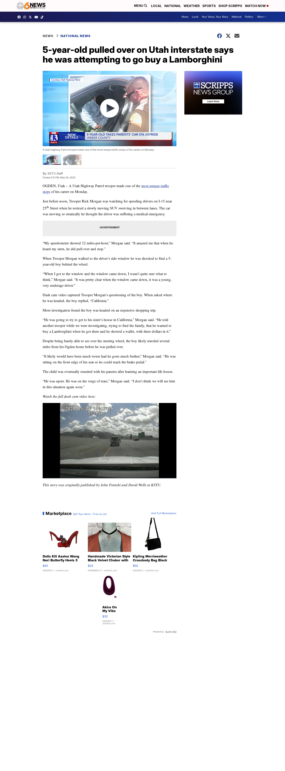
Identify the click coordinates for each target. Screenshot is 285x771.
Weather (192, 6)
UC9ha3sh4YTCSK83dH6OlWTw (37, 17)
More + (261, 17)
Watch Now (256, 6)
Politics (249, 17)
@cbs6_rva (43, 17)
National (172, 6)
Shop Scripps (230, 6)
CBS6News (19, 17)
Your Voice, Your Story (215, 17)
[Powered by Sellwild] (170, 631)
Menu (139, 5)
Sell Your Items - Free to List (90, 514)
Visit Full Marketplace (163, 513)
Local (156, 6)
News (185, 17)
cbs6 (25, 17)
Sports (209, 6)
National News (75, 36)
